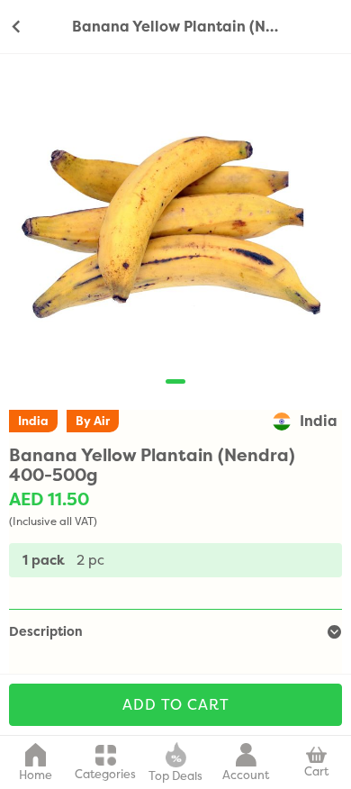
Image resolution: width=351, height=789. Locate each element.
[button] (175, 381)
